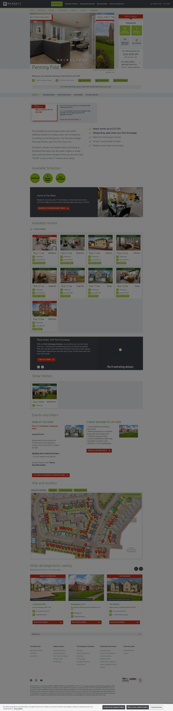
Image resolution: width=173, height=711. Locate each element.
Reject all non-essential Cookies (138, 707)
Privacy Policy (18, 709)
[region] (86, 707)
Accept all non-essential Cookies (114, 707)
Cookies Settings (156, 707)
